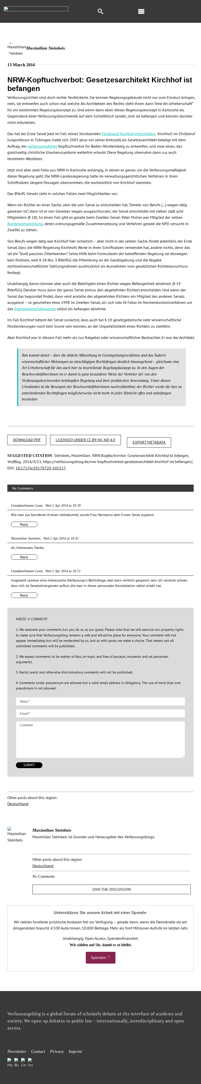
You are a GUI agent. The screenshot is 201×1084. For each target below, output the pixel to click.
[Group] (36, 8)
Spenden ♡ (100, 957)
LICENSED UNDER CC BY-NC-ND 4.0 (85, 439)
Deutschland (17, 803)
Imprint (75, 1051)
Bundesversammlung (25, 223)
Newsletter (16, 1051)
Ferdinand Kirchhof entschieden (128, 133)
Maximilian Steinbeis (45, 48)
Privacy (57, 1051)
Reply (24, 524)
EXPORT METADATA (149, 442)
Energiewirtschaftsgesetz (35, 308)
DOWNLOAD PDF (27, 439)
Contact (38, 1051)
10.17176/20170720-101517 (40, 467)
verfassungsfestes (42, 146)
